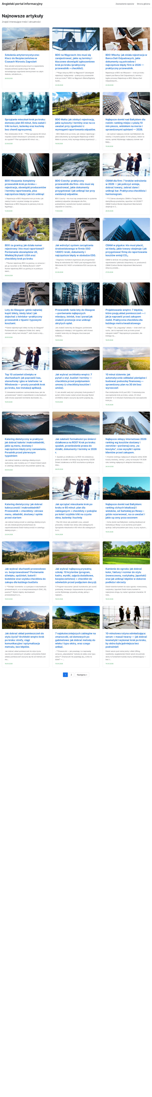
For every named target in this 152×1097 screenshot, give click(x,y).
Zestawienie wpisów (125, 4)
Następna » (82, 675)
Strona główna (143, 4)
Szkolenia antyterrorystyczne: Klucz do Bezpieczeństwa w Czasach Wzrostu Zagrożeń (22, 58)
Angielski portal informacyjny (22, 3)
